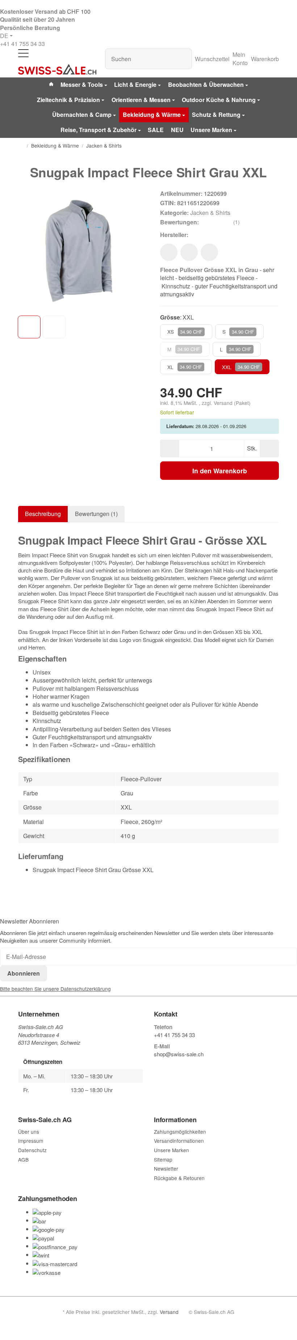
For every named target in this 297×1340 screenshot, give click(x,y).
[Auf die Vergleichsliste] (189, 252)
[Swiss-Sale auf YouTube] (173, 1066)
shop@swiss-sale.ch (179, 1054)
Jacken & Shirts (210, 212)
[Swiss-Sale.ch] (57, 69)
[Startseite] (21, 145)
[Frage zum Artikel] (209, 252)
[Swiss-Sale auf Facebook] (157, 1066)
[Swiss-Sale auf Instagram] (190, 1066)
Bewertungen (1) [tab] (96, 514)
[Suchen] (182, 58)
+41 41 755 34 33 (22, 43)
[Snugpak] (200, 235)
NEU (177, 130)
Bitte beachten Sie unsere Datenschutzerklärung (55, 988)
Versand (224, 402)
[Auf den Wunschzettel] (168, 252)
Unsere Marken (211, 130)
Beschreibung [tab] (43, 514)
